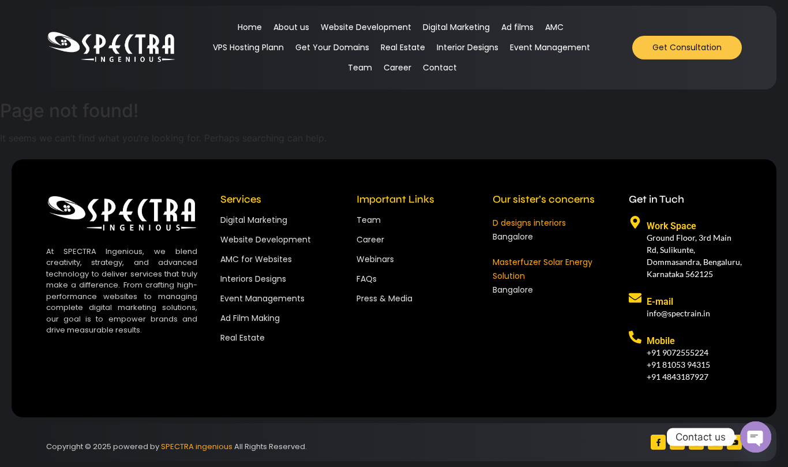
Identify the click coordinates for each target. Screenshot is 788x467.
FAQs (367, 279)
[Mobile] (635, 338)
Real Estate (403, 47)
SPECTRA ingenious (196, 446)
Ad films (517, 27)
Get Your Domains (332, 47)
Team (360, 67)
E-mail (660, 301)
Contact (440, 67)
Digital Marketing (456, 27)
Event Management (550, 47)
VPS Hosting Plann (248, 47)
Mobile (661, 340)
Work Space (671, 226)
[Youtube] (734, 442)
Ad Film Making (250, 318)
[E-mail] (635, 299)
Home (250, 27)
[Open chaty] (755, 437)
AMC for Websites (256, 259)
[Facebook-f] (658, 442)
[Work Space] (635, 223)
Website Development (366, 27)
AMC (554, 27)
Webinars (375, 259)
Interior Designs (467, 47)
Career (397, 67)
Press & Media (384, 298)
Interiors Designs (253, 279)
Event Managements (262, 298)
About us (291, 27)
